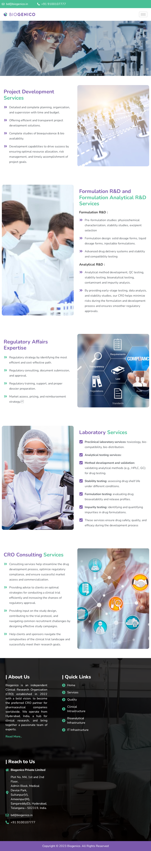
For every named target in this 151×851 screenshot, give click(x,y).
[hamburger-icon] (143, 14)
